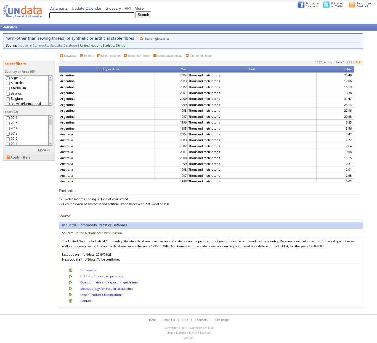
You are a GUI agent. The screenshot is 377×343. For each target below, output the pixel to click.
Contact (85, 301)
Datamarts (58, 8)
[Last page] (360, 62)
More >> (44, 150)
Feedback (201, 319)
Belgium (17, 99)
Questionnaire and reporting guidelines (109, 282)
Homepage (88, 270)
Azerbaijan (18, 88)
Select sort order (139, 55)
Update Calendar (87, 8)
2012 (14, 138)
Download (70, 55)
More (139, 8)
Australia (17, 83)
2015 (14, 123)
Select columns (111, 55)
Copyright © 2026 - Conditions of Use (189, 327)
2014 (14, 128)
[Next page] (357, 62)
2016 (14, 118)
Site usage (222, 319)
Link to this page (201, 55)
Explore (89, 55)
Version (188, 337)
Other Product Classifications (101, 295)
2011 (14, 144)
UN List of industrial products (101, 276)
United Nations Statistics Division (104, 45)
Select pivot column (170, 55)
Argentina (18, 78)
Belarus (16, 93)
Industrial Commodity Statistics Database (47, 45)
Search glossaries (157, 38)
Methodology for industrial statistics (106, 288)
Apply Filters (20, 157)
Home (152, 319)
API (128, 8)
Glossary (113, 8)
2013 (14, 133)
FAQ (185, 319)
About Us (169, 319)
